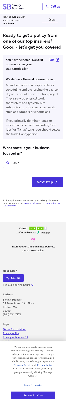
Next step (45, 182)
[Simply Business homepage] (13, 7)
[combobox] (36, 163)
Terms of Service (23, 365)
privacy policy (31, 203)
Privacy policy (11, 333)
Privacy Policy (44, 365)
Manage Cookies (33, 385)
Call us (55, 6)
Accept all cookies (33, 395)
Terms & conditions (14, 329)
